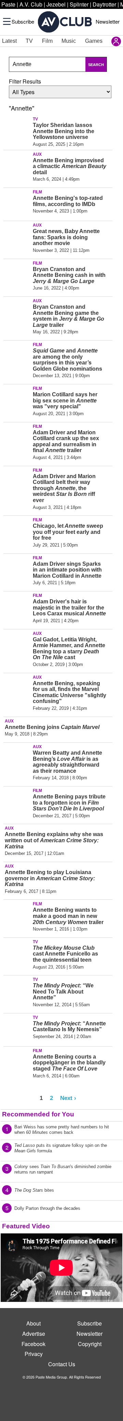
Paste (8, 4)
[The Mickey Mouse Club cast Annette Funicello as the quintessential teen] (17, 952)
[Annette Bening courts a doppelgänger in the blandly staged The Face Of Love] (17, 1061)
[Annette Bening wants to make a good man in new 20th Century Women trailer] (17, 914)
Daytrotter (104, 4)
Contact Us (61, 1364)
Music (69, 41)
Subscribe (23, 21)
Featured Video (26, 1226)
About (33, 1323)
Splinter (79, 4)
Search (96, 65)
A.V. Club (30, 4)
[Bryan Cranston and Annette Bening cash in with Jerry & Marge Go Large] (17, 274)
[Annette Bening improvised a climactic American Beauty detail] (17, 165)
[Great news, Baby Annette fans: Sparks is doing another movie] (17, 236)
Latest (9, 41)
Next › (68, 1097)
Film (47, 41)
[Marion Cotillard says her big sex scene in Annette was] (17, 399)
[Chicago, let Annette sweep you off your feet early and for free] (17, 531)
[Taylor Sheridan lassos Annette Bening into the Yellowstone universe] (17, 130)
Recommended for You (38, 1114)
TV (29, 41)
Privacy (34, 1354)
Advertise (33, 1333)
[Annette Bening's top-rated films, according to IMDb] (17, 203)
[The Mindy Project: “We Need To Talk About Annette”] (17, 990)
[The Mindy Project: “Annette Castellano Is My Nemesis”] (17, 1028)
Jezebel (56, 4)
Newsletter (108, 21)
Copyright (89, 1344)
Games (93, 41)
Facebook (33, 1344)
